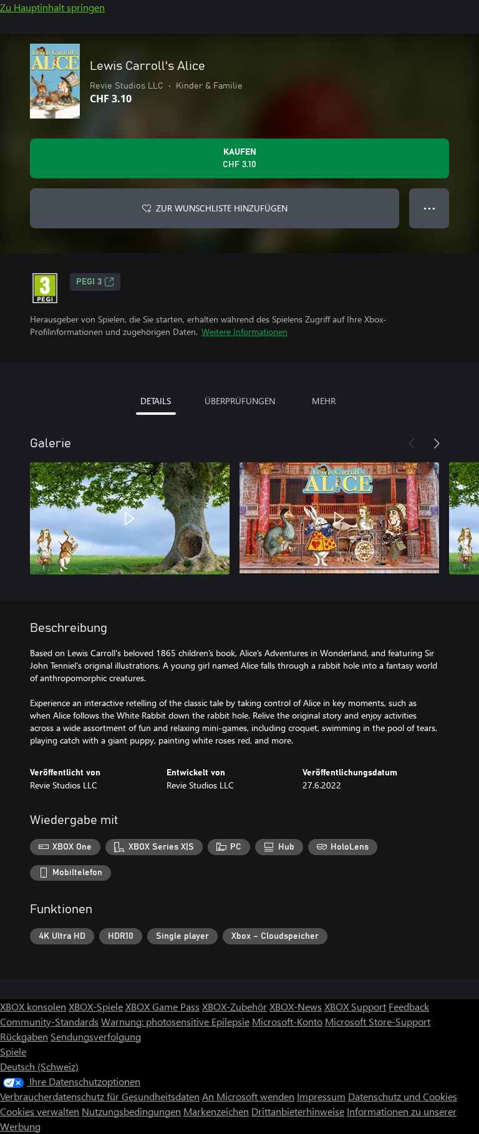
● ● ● (429, 208)
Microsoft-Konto (287, 1021)
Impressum (321, 1096)
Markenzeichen (216, 1111)
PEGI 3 (89, 282)
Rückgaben (24, 1036)
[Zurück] (411, 443)
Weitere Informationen (244, 331)
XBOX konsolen (33, 1006)
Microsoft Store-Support (377, 1021)
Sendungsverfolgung (96, 1036)
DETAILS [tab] (155, 401)
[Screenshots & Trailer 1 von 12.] (130, 518)
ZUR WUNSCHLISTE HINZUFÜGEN (222, 208)
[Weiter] (436, 443)
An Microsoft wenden (248, 1096)
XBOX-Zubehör (234, 1006)
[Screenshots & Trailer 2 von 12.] (339, 518)
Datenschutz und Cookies (402, 1096)
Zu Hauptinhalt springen (52, 7)
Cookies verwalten (39, 1111)
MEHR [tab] (324, 401)
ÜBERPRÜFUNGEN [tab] (240, 401)
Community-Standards (49, 1021)
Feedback (409, 1006)
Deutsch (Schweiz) (39, 1066)
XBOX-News (295, 1006)
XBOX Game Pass (162, 1006)
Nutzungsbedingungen (131, 1111)
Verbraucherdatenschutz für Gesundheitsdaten (100, 1096)
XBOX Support (355, 1006)
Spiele (13, 1051)
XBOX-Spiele (96, 1006)
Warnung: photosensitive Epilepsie (175, 1021)
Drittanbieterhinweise (297, 1111)
